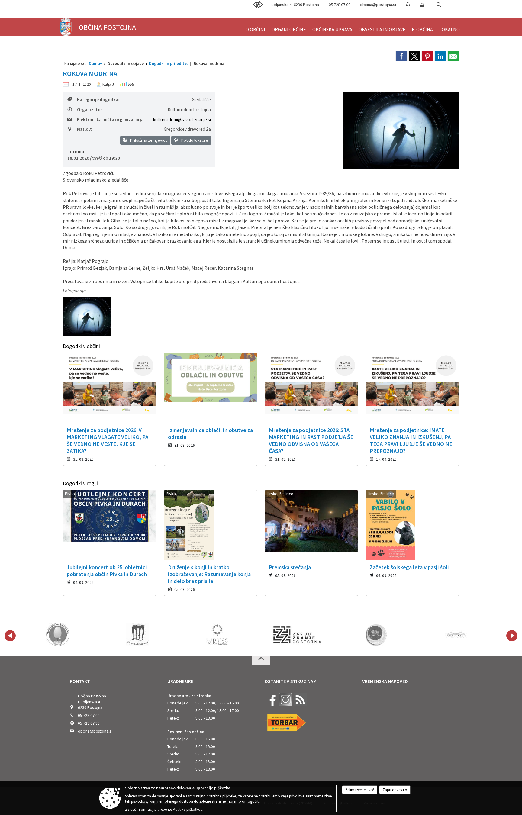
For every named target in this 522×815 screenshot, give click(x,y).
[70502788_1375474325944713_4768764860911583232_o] (87, 316)
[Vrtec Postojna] (217, 634)
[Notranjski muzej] (377, 634)
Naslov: (84, 129)
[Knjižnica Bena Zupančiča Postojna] (456, 634)
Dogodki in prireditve (168, 63)
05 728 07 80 (89, 723)
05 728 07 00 (339, 4)
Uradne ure (180, 681)
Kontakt (80, 681)
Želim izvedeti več (359, 789)
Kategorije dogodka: (98, 99)
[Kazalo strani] (408, 4)
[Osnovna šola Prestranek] (137, 634)
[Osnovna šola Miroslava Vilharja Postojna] (57, 634)
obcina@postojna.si (378, 4)
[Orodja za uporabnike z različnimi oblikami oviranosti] (258, 4)
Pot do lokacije (194, 140)
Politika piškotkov (187, 809)
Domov (95, 63)
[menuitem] (255, 26)
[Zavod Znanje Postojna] (297, 634)
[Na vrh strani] (261, 660)
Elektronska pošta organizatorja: (111, 119)
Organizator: (90, 109)
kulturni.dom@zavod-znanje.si (182, 119)
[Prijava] (422, 4)
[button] (439, 4)
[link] (401, 56)
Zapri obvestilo (394, 789)
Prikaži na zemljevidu (148, 140)
